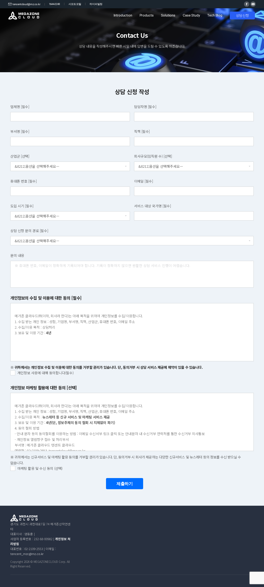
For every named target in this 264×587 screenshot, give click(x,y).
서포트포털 (74, 4)
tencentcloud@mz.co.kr (26, 4)
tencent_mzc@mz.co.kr (27, 554)
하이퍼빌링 (96, 4)
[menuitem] (123, 15)
